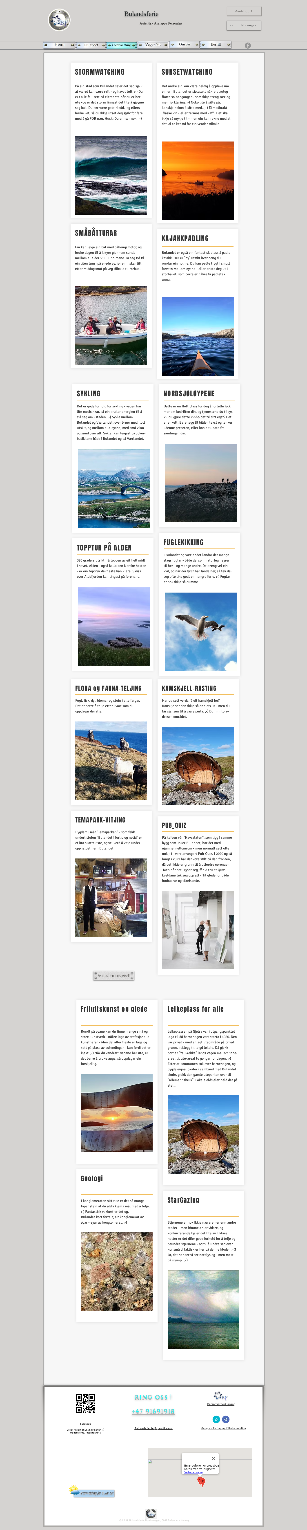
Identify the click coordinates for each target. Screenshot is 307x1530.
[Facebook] (248, 46)
